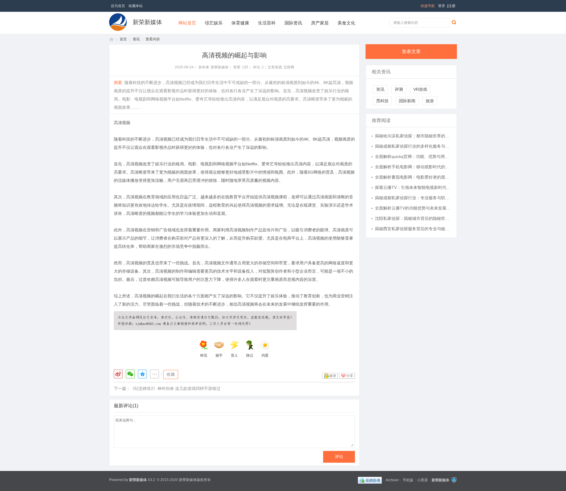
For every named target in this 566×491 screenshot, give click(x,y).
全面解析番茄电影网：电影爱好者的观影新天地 (413, 177)
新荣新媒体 (147, 22)
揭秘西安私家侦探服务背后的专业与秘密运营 (413, 228)
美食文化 (346, 22)
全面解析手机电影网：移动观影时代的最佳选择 (413, 166)
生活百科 (267, 22)
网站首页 (187, 22)
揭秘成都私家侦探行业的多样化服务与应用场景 (413, 146)
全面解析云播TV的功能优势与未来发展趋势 (413, 208)
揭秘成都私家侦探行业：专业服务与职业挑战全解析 (413, 197)
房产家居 (320, 22)
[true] (453, 22)
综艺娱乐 (214, 22)
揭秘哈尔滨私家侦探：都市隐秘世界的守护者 (413, 136)
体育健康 (240, 22)
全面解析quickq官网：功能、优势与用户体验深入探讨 (413, 156)
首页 (111, 39)
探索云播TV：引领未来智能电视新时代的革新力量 (413, 187)
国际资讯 (293, 22)
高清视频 (122, 122)
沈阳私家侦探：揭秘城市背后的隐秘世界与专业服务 (413, 218)
